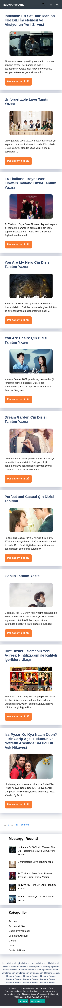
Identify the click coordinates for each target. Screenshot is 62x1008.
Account (13, 921)
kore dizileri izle (10, 963)
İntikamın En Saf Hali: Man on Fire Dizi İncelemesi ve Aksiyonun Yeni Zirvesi (30, 20)
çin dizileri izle (24, 963)
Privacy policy (37, 1001)
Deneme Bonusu (52, 973)
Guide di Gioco (17, 950)
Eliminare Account (18, 935)
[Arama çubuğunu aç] (43, 4)
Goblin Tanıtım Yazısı (22, 576)
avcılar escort (42, 966)
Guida (12, 945)
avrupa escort (36, 973)
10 (17, 824)
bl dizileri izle (54, 963)
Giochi (12, 940)
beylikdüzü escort (10, 966)
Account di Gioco (18, 926)
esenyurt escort (27, 966)
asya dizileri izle (39, 963)
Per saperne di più (18, 81)
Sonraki (26, 824)
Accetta (23, 1001)
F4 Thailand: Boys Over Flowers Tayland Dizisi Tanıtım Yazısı (30, 183)
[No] (58, 995)
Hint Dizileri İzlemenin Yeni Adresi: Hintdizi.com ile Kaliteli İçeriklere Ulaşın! (31, 655)
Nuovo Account (13, 4)
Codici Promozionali (19, 931)
